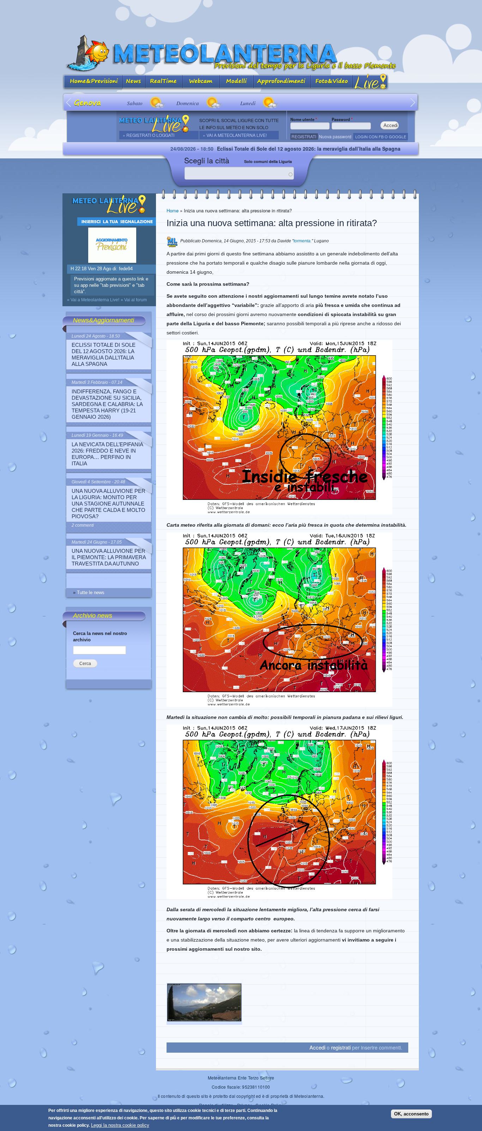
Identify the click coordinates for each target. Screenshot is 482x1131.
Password (342, 119)
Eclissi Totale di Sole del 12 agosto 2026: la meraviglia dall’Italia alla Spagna (261, 148)
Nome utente (303, 119)
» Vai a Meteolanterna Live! (235, 135)
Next (413, 102)
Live (370, 82)
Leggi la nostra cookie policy (120, 1125)
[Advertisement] (241, 16)
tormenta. (303, 240)
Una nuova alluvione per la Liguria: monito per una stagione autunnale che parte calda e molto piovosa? (108, 503)
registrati (341, 1047)
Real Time (163, 82)
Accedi (317, 1047)
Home (173, 210)
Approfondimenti (282, 82)
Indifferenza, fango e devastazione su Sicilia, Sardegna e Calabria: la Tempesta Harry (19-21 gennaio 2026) (107, 404)
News (133, 82)
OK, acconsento (411, 1114)
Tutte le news (90, 592)
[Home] (241, 53)
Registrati (303, 136)
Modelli (237, 82)
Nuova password (335, 136)
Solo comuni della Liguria (268, 161)
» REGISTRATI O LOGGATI (148, 135)
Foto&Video (332, 82)
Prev (69, 102)
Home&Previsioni (92, 82)
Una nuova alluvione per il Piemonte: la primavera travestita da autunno (109, 557)
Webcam (201, 82)
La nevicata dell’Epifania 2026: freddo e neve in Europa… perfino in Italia (107, 453)
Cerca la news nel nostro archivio (100, 636)
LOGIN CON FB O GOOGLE (380, 136)
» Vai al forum (134, 299)
